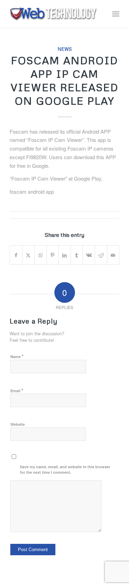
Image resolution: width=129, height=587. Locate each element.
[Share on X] (28, 255)
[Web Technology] (53, 14)
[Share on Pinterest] (52, 255)
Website (17, 424)
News (64, 49)
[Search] (100, 14)
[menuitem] (100, 14)
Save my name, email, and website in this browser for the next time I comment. (65, 469)
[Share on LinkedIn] (65, 255)
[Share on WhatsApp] (40, 255)
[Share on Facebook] (16, 255)
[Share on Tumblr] (77, 255)
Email (16, 390)
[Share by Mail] (113, 255)
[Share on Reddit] (101, 255)
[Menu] (115, 14)
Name (16, 356)
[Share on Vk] (89, 255)
